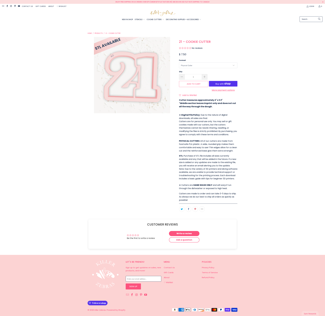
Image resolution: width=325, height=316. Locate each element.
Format (182, 60)
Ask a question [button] (184, 239)
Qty (180, 71)
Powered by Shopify (116, 310)
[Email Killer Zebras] (3, 6)
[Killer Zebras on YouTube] (19, 6)
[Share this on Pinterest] (195, 209)
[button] (140, 19)
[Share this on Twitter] (182, 209)
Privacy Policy (208, 267)
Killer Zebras (100, 310)
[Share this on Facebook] (188, 209)
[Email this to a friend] (202, 209)
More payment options (223, 90)
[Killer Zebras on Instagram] (11, 6)
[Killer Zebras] (163, 13)
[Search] (319, 19)
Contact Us (27, 6)
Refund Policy (208, 277)
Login (311, 6)
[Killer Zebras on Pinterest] (15, 6)
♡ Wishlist (62, 6)
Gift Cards (41, 6)
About (51, 6)
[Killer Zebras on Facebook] (7, 6)
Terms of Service (210, 272)
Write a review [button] (184, 233)
